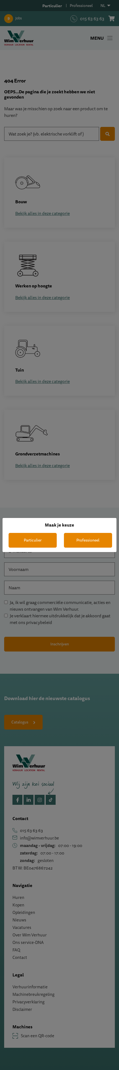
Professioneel (87, 540)
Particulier (33, 540)
